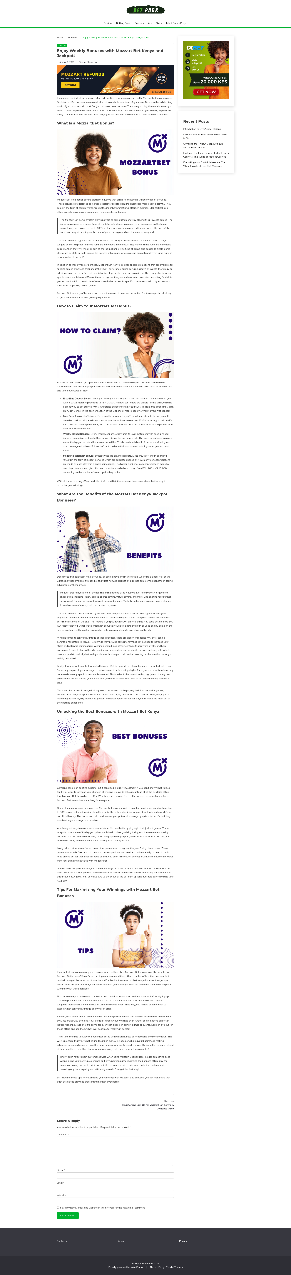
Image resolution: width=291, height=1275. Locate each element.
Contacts (62, 1241)
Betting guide (123, 23)
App (150, 23)
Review (108, 23)
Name (61, 1170)
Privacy (183, 1241)
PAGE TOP (282, 1234)
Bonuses (139, 23)
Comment (63, 1134)
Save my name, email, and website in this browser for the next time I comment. (102, 1207)
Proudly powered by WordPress (126, 1267)
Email (60, 1182)
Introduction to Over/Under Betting (202, 128)
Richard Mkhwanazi (88, 62)
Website (61, 1195)
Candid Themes (174, 1267)
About (121, 1241)
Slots (159, 23)
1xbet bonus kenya (176, 23)
